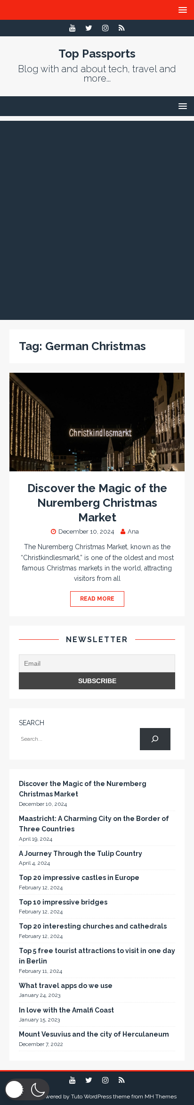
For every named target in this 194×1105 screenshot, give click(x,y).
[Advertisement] (97, 218)
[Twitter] (89, 28)
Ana (133, 531)
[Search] (155, 739)
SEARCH (31, 723)
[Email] (121, 28)
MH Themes (161, 1096)
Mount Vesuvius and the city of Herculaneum (94, 1034)
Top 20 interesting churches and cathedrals (93, 926)
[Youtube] (72, 28)
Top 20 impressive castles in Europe (79, 877)
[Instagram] (105, 28)
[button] (27, 1089)
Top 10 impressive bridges (63, 902)
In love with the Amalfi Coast (66, 1010)
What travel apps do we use (66, 985)
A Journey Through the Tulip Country (80, 853)
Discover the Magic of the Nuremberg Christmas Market (97, 502)
